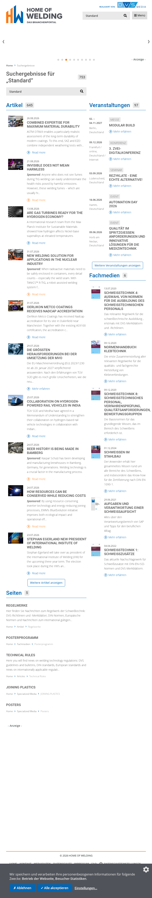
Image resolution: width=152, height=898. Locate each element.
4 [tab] (70, 60)
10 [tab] (94, 60)
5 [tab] (74, 60)
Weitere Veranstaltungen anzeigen (118, 265)
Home (9, 65)
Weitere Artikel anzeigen (46, 583)
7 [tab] (82, 60)
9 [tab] (90, 60)
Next (149, 42)
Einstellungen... (86, 888)
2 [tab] (62, 60)
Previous (3, 42)
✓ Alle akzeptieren (54, 888)
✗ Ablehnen (22, 888)
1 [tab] (58, 60)
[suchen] (125, 16)
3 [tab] (66, 60)
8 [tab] (86, 60)
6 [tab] (78, 60)
